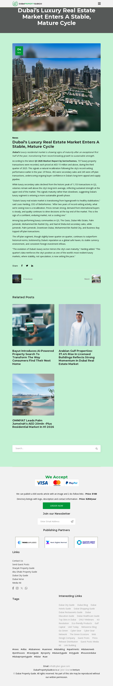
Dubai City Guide (20, 575)
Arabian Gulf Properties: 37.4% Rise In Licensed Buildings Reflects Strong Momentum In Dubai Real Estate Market (77, 357)
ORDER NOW (56, 505)
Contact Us (17, 560)
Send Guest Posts (20, 564)
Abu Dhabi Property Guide (24, 571)
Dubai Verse (18, 579)
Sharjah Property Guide (23, 568)
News (15, 137)
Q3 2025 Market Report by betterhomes (56, 161)
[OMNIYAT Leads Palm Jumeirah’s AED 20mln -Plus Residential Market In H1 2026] (33, 395)
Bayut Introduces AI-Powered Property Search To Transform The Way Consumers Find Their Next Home (33, 357)
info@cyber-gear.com (59, 666)
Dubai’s (16, 152)
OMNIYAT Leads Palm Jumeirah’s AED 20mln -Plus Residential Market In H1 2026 (33, 424)
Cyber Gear (64, 669)
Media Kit (16, 582)
